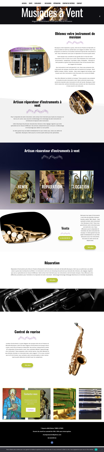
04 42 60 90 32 (66, 238)
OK (96, 449)
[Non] (102, 449)
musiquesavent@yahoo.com (52, 435)
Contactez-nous (30, 394)
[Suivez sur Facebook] (99, 16)
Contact (31, 410)
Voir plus (90, 247)
